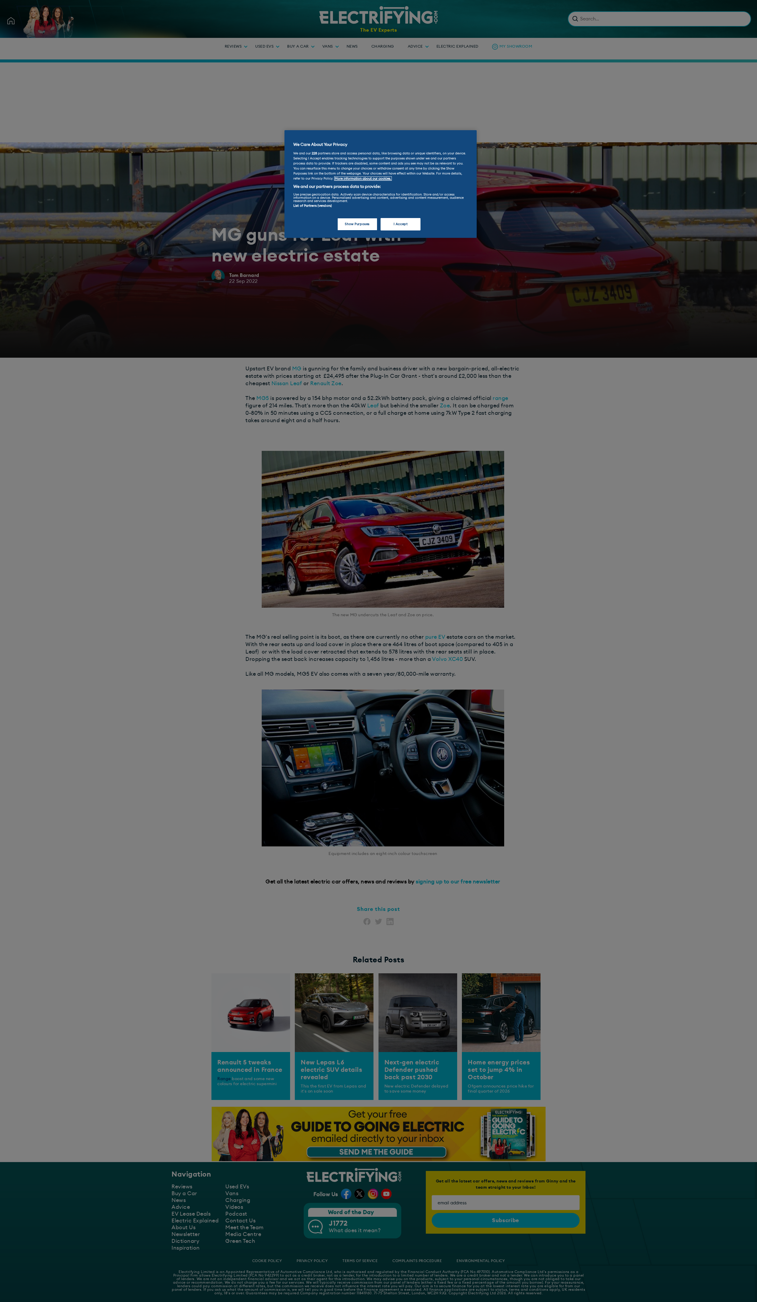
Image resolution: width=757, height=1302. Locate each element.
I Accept (401, 224)
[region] (380, 184)
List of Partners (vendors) (312, 205)
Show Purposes (357, 224)
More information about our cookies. (363, 178)
